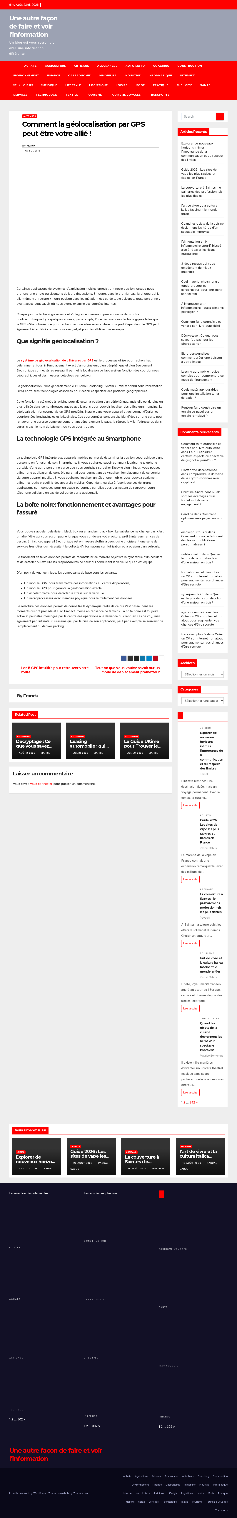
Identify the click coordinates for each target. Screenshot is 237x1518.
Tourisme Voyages (125, 94)
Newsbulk (63, 1493)
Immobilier (107, 75)
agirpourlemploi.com (196, 612)
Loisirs (122, 85)
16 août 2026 (192, 1163)
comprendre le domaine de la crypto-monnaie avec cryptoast (202, 478)
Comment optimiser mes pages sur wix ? (201, 518)
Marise (45, 752)
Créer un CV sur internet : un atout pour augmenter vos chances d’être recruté (202, 620)
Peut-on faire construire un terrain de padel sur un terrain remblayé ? (201, 411)
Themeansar (80, 1493)
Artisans (81, 66)
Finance (53, 75)
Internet (187, 75)
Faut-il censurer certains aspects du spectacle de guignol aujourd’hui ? (202, 456)
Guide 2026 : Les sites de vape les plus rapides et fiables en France (199, 174)
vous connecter (41, 784)
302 (20, 1419)
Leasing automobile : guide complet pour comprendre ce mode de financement (202, 375)
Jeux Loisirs (23, 85)
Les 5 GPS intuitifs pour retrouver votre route (55, 670)
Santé (205, 85)
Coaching (161, 66)
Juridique (49, 85)
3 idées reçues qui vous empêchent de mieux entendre (198, 268)
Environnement (26, 75)
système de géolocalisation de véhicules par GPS (57, 360)
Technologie (47, 94)
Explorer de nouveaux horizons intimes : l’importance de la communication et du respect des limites (202, 152)
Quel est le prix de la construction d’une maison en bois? (201, 558)
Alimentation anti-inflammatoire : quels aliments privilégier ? (202, 308)
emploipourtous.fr (194, 532)
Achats (30, 66)
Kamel (48, 1168)
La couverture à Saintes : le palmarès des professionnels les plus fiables (202, 192)
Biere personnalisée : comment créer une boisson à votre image (201, 358)
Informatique (160, 75)
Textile (72, 94)
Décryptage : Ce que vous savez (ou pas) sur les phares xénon (200, 340)
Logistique (98, 85)
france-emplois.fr (193, 634)
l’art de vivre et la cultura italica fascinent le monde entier (199, 210)
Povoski (158, 1168)
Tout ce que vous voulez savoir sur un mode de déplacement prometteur (127, 670)
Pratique (160, 85)
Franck (30, 145)
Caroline (187, 514)
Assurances (107, 66)
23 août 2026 (29, 1168)
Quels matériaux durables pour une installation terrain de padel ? (201, 393)
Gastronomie (79, 75)
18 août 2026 (137, 1168)
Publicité (184, 85)
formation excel (192, 572)
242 (192, 1102)
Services (20, 94)
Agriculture (55, 66)
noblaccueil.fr (191, 554)
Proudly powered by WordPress (28, 1493)
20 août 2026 (83, 1163)
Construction (189, 66)
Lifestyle (73, 85)
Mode (140, 85)
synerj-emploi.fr (192, 594)
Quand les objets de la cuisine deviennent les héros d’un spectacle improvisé (202, 227)
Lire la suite (190, 805)
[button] (227, 80)
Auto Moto (135, 66)
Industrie (133, 75)
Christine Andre (192, 492)
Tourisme (94, 94)
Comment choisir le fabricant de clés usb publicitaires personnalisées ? (202, 540)
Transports (159, 94)
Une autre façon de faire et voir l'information (33, 26)
